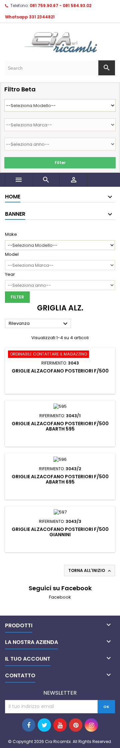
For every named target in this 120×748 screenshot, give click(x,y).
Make (11, 234)
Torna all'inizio (90, 571)
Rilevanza (39, 324)
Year (10, 274)
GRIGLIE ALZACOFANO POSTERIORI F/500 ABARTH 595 (60, 426)
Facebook (60, 597)
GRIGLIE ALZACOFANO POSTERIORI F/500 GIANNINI (60, 532)
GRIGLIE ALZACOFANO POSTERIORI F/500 (60, 370)
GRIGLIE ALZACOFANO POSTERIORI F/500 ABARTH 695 (60, 479)
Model (12, 254)
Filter (60, 162)
